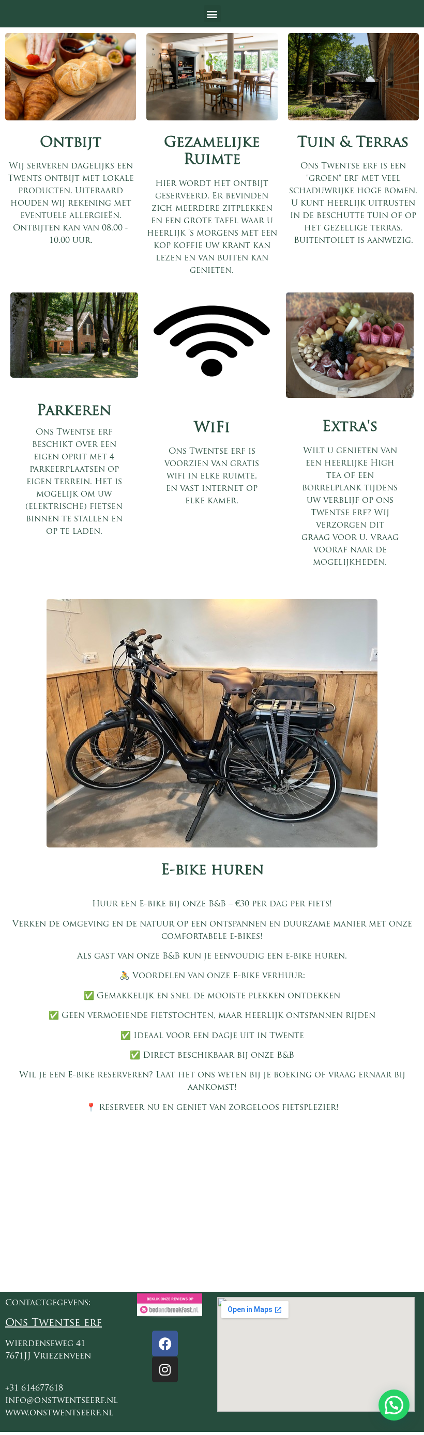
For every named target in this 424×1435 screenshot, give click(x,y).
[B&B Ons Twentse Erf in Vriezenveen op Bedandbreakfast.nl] (169, 1314)
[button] (212, 13)
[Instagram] (165, 1369)
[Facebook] (165, 1343)
